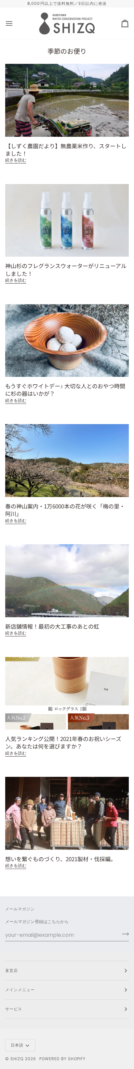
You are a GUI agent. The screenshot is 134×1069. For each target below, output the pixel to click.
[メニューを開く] (15, 23)
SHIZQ (16, 1059)
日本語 (17, 1045)
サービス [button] (13, 1009)
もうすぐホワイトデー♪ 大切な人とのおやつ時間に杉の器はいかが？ (65, 389)
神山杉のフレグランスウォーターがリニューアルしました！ (66, 269)
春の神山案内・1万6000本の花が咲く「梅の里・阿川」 (65, 510)
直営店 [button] (11, 970)
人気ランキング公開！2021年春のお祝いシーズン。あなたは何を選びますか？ (63, 742)
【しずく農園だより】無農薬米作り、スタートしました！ (66, 149)
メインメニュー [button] (20, 989)
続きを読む (15, 160)
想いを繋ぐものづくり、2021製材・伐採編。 (60, 859)
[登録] (123, 934)
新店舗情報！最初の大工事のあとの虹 (52, 626)
